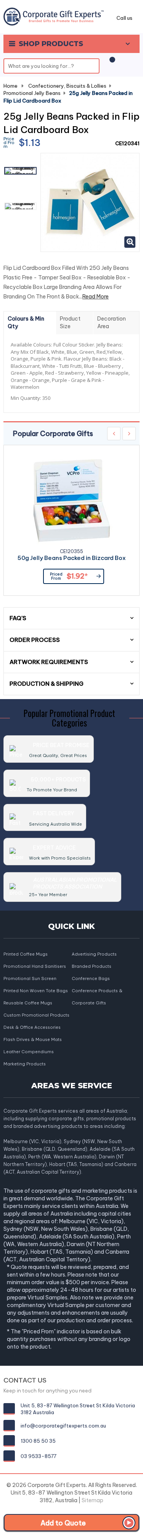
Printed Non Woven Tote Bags (35, 990)
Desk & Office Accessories (32, 1027)
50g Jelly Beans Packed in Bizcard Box (72, 558)
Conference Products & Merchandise (97, 991)
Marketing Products (24, 1064)
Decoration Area (111, 322)
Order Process (35, 639)
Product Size (70, 322)
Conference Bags (91, 978)
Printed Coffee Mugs (25, 954)
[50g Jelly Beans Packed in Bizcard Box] (71, 500)
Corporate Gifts (89, 1003)
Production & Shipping (47, 683)
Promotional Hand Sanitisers (34, 966)
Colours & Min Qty (26, 322)
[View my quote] (111, 63)
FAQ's (18, 618)
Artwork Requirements (49, 662)
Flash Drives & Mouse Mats (32, 1039)
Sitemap (92, 1500)
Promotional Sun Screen (29, 978)
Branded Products (91, 966)
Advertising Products (94, 954)
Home (10, 86)
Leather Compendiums (28, 1051)
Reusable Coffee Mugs (27, 1003)
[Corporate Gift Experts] (53, 16)
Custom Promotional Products (36, 1015)
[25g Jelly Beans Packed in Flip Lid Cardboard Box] (20, 171)
